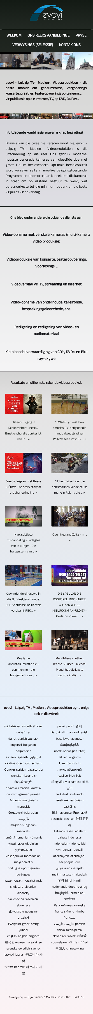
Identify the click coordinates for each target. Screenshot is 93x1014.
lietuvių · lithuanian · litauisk (69, 733)
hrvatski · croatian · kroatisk (23, 788)
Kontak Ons (70, 45)
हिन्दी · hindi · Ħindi (69, 881)
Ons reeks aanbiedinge (49, 35)
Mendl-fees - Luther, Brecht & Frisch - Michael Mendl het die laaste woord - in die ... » (69, 667)
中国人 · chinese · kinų (70, 949)
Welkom (14, 35)
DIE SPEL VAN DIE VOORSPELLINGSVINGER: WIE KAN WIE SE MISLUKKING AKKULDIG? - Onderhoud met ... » (69, 605)
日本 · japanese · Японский (69, 813)
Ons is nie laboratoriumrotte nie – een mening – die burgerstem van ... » (23, 667)
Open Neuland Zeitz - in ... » (69, 537)
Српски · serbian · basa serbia (23, 770)
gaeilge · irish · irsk (69, 776)
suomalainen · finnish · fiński (69, 943)
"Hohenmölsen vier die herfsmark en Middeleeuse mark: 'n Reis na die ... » (69, 487)
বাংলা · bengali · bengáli (69, 850)
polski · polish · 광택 (69, 727)
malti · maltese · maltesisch (69, 875)
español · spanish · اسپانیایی (23, 757)
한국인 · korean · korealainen (23, 943)
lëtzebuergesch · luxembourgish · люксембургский (70, 764)
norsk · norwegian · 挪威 (69, 751)
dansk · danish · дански (23, 739)
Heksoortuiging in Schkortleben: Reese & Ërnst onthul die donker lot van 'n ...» (23, 431)
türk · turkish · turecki (70, 794)
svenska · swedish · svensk (23, 949)
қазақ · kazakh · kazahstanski (23, 881)
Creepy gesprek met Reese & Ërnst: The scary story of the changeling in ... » (23, 487)
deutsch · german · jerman (23, 794)
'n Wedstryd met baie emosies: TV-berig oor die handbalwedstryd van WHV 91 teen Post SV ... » (69, 431)
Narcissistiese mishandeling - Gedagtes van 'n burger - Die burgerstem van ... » (23, 543)
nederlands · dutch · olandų (69, 887)
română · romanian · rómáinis (23, 838)
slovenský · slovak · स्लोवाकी (69, 936)
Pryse (81, 35)
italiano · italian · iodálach (69, 831)
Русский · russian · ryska (69, 906)
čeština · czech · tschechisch (23, 764)
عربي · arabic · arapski (70, 868)
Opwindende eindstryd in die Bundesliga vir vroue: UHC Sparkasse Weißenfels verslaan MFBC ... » (23, 602)
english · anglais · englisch (23, 936)
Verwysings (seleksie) (32, 45)
